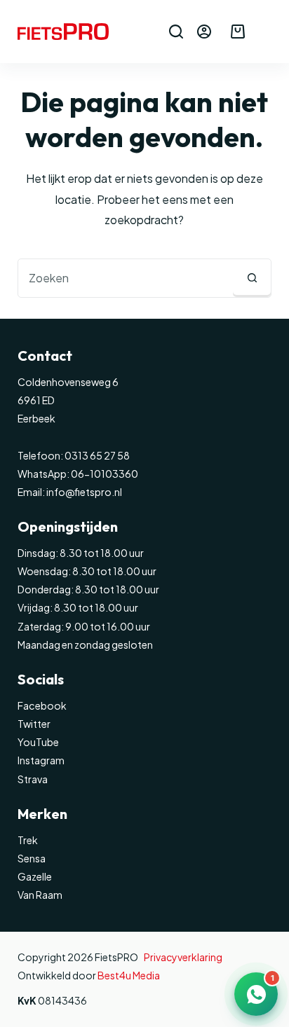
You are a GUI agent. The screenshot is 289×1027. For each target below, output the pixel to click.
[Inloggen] (204, 32)
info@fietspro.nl (83, 491)
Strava (33, 779)
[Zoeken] (176, 32)
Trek (28, 840)
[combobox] (126, 278)
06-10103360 (104, 473)
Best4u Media (129, 975)
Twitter (34, 723)
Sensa (32, 858)
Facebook (42, 705)
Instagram (41, 760)
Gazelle (35, 876)
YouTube (38, 742)
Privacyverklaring (183, 957)
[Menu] (265, 31)
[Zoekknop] (252, 278)
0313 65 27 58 (96, 455)
